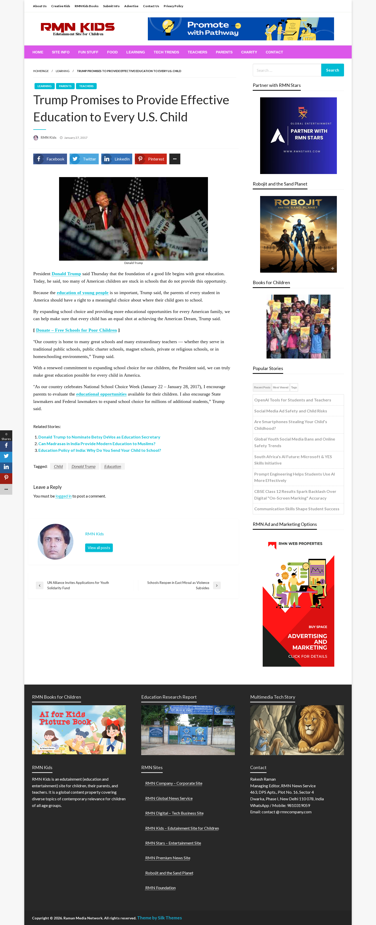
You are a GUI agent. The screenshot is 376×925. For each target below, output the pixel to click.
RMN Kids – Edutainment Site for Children (182, 828)
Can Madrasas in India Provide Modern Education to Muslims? (97, 443)
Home (37, 52)
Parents (224, 52)
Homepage (41, 71)
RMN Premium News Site (167, 857)
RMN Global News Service (169, 798)
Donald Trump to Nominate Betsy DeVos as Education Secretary (99, 436)
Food (112, 52)
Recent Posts (262, 387)
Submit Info (111, 6)
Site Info (61, 52)
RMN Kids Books (86, 6)
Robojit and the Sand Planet (169, 872)
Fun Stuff (88, 52)
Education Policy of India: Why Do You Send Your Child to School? (99, 450)
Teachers (197, 52)
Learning (135, 52)
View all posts (99, 548)
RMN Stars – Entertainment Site (173, 842)
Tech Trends (166, 52)
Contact (274, 52)
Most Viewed (281, 387)
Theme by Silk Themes (159, 917)
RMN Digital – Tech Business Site (174, 813)
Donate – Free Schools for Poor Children (76, 330)
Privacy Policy (173, 6)
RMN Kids (49, 137)
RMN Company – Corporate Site (173, 783)
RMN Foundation (160, 887)
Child (58, 466)
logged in (64, 495)
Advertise (131, 6)
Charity (249, 52)
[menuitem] (38, 52)
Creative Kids (60, 6)
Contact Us (151, 6)
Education (112, 466)
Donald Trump (83, 466)
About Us (40, 6)
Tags (294, 387)
